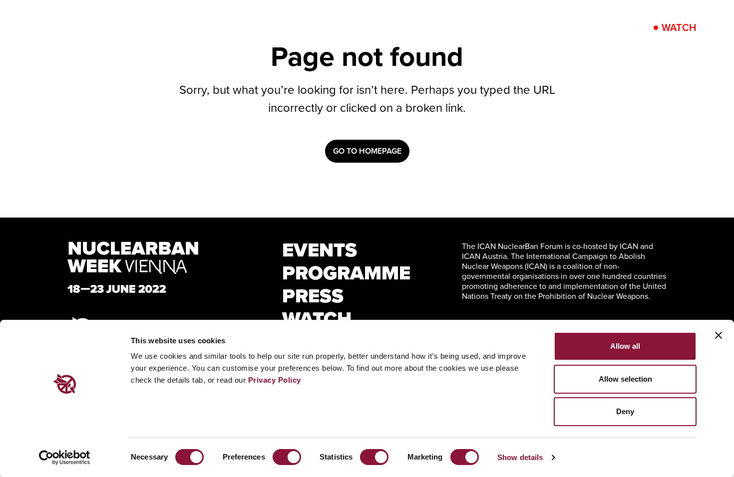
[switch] (287, 457)
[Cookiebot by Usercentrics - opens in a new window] (64, 457)
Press (513, 27)
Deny (625, 411)
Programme (434, 27)
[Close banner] (718, 335)
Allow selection (625, 379)
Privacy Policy (274, 380)
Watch (679, 27)
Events (351, 27)
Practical (578, 27)
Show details (520, 457)
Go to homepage (367, 151)
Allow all (625, 346)
